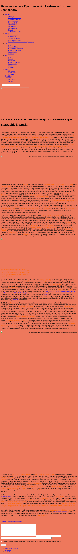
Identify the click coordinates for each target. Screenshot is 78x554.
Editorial (11, 81)
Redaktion (8, 78)
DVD (6, 55)
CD (6, 43)
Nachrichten (8, 76)
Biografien (11, 71)
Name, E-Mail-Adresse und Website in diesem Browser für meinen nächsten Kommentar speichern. (33, 541)
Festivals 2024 (12, 24)
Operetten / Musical (14, 62)
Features (7, 14)
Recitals (10, 59)
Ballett (10, 66)
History (7, 33)
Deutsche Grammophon (8, 521)
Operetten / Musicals (14, 50)
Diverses (11, 54)
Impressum (8, 550)
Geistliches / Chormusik (15, 48)
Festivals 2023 (12, 23)
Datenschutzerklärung (11, 548)
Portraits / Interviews (14, 18)
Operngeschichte (13, 35)
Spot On (10, 30)
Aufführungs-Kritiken (14, 31)
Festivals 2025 (12, 26)
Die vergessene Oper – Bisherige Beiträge (21, 42)
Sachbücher (11, 72)
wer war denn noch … (15, 38)
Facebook (7, 551)
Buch (6, 69)
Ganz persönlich (13, 21)
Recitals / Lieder (13, 47)
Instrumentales (12, 52)
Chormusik (11, 60)
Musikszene (12, 16)
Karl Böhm (18, 521)
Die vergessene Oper (14, 40)
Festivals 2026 (12, 28)
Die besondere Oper (14, 19)
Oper (9, 45)
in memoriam (12, 36)
